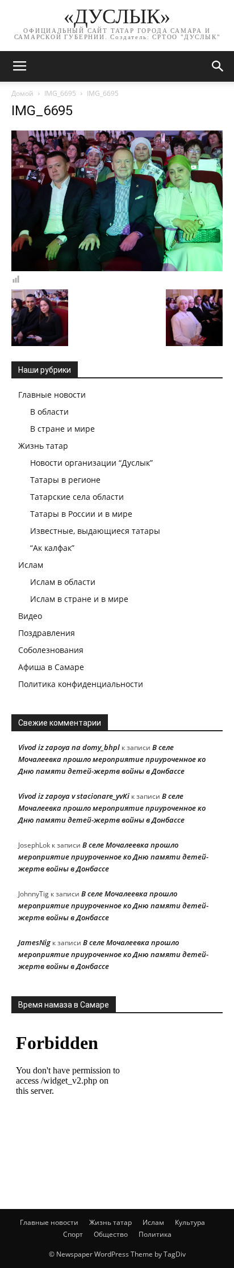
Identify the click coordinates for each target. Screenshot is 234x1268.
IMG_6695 (60, 93)
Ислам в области (62, 581)
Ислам (30, 564)
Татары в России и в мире (81, 513)
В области (49, 411)
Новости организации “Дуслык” (91, 462)
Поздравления (46, 632)
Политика (155, 1234)
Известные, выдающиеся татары (95, 530)
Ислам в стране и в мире (79, 598)
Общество (111, 1234)
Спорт (73, 1234)
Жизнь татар (43, 445)
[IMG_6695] (117, 268)
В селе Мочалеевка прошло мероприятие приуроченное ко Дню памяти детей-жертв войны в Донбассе (112, 759)
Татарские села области (77, 496)
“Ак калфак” (52, 547)
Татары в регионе (65, 479)
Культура (190, 1222)
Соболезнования (50, 649)
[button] (218, 66)
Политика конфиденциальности (80, 684)
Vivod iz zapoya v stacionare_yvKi (73, 796)
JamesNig (34, 942)
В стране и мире (62, 428)
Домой (22, 93)
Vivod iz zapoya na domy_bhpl (69, 747)
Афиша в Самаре (51, 667)
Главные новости (52, 394)
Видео (30, 615)
